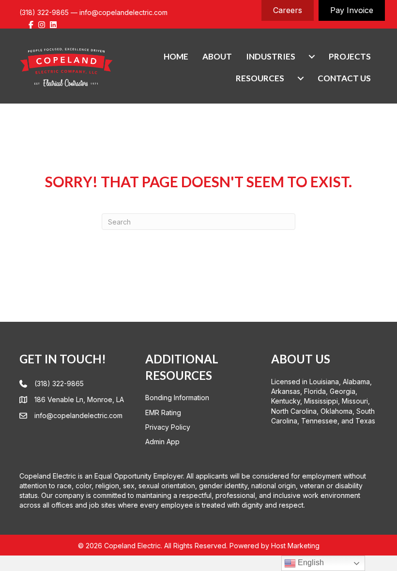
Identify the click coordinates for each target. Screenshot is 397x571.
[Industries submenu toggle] (311, 56)
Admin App (162, 441)
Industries (270, 56)
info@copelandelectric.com (123, 12)
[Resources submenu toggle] (300, 78)
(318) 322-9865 (44, 12)
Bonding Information (177, 397)
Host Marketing (295, 545)
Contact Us (344, 78)
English (310, 562)
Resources (260, 78)
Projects (350, 56)
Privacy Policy (167, 427)
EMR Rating (163, 412)
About (217, 56)
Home (176, 56)
